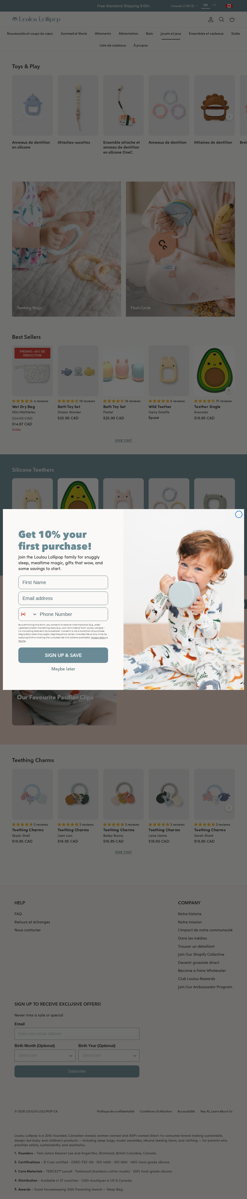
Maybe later (63, 669)
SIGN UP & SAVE (63, 655)
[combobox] (28, 614)
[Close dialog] (238, 514)
